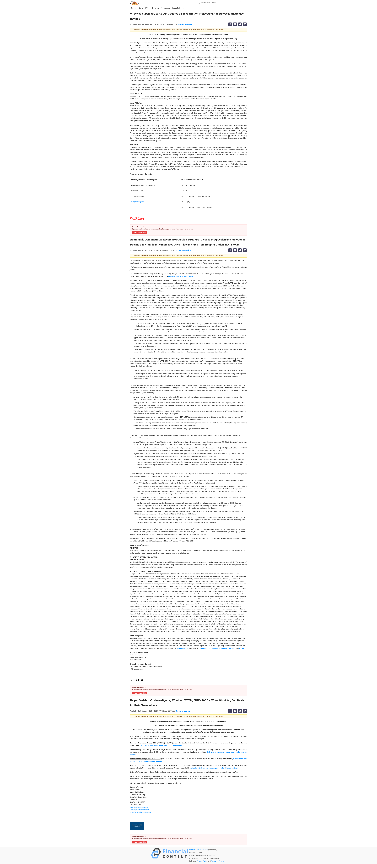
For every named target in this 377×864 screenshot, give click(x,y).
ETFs (147, 8)
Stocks (133, 8)
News (141, 8)
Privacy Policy (202, 861)
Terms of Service (217, 861)
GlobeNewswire (185, 24)
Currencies (165, 8)
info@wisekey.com (137, 202)
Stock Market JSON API (198, 850)
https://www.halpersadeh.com (140, 812)
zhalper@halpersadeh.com (139, 810)
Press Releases (178, 8)
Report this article (140, 232)
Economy (155, 8)
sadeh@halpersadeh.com (139, 807)
